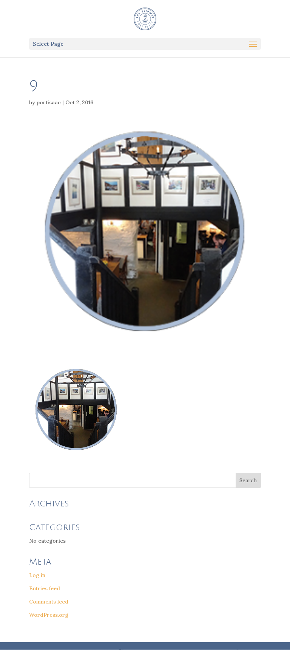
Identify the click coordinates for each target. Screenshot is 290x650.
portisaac (49, 102)
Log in (37, 575)
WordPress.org (48, 614)
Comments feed (48, 601)
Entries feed (44, 588)
